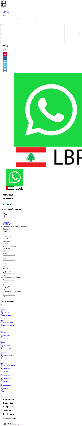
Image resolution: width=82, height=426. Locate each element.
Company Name (6, 238)
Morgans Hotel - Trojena (6, 368)
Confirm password (7, 256)
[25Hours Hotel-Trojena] (41, 387)
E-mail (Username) (7, 248)
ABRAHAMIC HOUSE (6, 312)
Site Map (5, 15)
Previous (2, 34)
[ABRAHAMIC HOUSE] (41, 311)
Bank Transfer (7, 269)
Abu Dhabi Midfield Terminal (7, 322)
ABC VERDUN (4, 332)
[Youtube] (5, 55)
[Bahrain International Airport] (41, 327)
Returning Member (7, 223)
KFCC (2, 358)
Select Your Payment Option (9, 268)
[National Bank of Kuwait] (41, 337)
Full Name (5, 231)
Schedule (5, 49)
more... (2, 306)
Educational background (8, 233)
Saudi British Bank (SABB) (6, 345)
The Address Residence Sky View (7, 325)
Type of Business (6, 241)
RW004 (2, 391)
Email (4, 279)
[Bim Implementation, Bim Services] (30, 23)
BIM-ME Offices (8, 271)
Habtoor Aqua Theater (5, 335)
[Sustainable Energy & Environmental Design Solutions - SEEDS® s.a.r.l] (8, 205)
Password (5, 253)
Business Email (6, 258)
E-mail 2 (5, 251)
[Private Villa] (41, 307)
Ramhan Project (4, 352)
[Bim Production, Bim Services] (20, 23)
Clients (4, 13)
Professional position (7, 236)
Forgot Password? (6, 224)
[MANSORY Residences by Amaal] (41, 364)
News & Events (6, 12)
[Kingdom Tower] (41, 317)
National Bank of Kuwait (6, 338)
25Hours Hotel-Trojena (5, 388)
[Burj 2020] (41, 341)
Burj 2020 (3, 342)
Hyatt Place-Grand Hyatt (6, 315)
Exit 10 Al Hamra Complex (6, 355)
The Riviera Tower (4, 361)
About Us (5, 11)
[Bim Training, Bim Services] (40, 23)
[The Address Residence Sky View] (41, 324)
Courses (4, 48)
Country (4, 263)
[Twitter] (5, 67)
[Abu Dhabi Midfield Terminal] (41, 321)
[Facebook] (5, 59)
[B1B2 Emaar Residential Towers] (41, 347)
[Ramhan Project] (41, 350)
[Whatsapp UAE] (14, 190)
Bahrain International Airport (6, 328)
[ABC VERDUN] (41, 331)
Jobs (4, 14)
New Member (6, 222)
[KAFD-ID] (41, 304)
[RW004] (41, 390)
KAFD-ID (3, 305)
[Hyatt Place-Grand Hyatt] (41, 314)
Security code (6, 272)
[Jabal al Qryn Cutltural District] (41, 393)
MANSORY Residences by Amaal (8, 365)
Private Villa (3, 309)
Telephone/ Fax (6, 243)
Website (4, 261)
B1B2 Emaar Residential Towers (7, 348)
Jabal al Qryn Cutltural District (7, 395)
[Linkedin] (5, 63)
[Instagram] (5, 71)
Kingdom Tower (4, 318)
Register (4, 50)
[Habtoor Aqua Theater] (41, 334)
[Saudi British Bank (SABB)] (41, 344)
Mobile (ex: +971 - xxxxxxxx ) (9, 246)
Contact (4, 16)
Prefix (4, 228)
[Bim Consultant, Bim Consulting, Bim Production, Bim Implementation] (59, 23)
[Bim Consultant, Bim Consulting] (11, 23)
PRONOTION (16, 424)
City (4, 266)
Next (80, 34)
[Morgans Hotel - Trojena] (41, 367)
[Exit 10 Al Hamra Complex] (41, 354)
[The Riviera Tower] (41, 360)
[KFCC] (41, 357)
